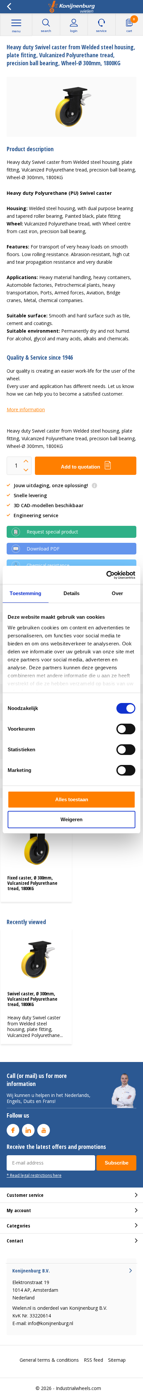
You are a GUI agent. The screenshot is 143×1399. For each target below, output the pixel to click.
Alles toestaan (71, 799)
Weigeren (71, 819)
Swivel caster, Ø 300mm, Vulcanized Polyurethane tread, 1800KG (32, 998)
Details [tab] (72, 593)
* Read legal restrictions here (34, 1175)
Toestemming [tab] (25, 593)
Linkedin (28, 1130)
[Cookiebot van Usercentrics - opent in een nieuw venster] (106, 575)
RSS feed (93, 1360)
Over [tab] (117, 593)
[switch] (125, 729)
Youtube (43, 1130)
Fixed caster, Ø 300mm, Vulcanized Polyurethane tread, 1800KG (32, 882)
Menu (16, 31)
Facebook (13, 1130)
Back (9, 6)
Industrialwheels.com (78, 1388)
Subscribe (116, 1163)
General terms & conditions (49, 1360)
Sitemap (117, 1360)
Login (73, 31)
